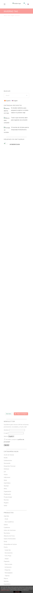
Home (5, 15)
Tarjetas (7, 576)
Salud (5, 505)
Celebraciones (10, 43)
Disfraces (6, 469)
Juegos (7, 558)
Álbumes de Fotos (9, 536)
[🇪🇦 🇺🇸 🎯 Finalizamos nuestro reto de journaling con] (16, 338)
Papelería (6, 561)
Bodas (19, 41)
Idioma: (6, 436)
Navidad (22, 43)
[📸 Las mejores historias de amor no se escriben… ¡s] (16, 231)
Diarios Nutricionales (10, 539)
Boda (5, 541)
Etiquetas (7, 570)
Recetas (8, 46)
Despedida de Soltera (10, 544)
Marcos (6, 578)
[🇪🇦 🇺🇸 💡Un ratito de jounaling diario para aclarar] (16, 406)
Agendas (6, 516)
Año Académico (9, 522)
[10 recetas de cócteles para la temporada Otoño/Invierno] (16, 26)
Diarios (6, 525)
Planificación (7, 494)
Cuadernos (7, 527)
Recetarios (7, 533)
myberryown (11, 81)
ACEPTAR (17, 591)
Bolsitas (6, 581)
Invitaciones (8, 567)
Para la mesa (8, 564)
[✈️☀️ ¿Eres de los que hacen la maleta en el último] (16, 183)
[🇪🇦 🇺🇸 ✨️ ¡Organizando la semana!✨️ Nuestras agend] (16, 258)
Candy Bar (8, 550)
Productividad (8, 497)
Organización (7, 491)
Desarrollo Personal (9, 466)
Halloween (7, 477)
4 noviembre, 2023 (12, 39)
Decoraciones (9, 553)
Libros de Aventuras (10, 530)
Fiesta (17, 43)
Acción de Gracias (11, 41)
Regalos (6, 503)
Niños (5, 489)
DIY (5, 472)
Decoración (7, 463)
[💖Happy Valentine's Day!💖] (16, 220)
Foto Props (8, 556)
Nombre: (6, 430)
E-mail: (6, 433)
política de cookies (5, 590)
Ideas (5, 480)
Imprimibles (7, 483)
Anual (6, 519)
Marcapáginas (9, 573)
